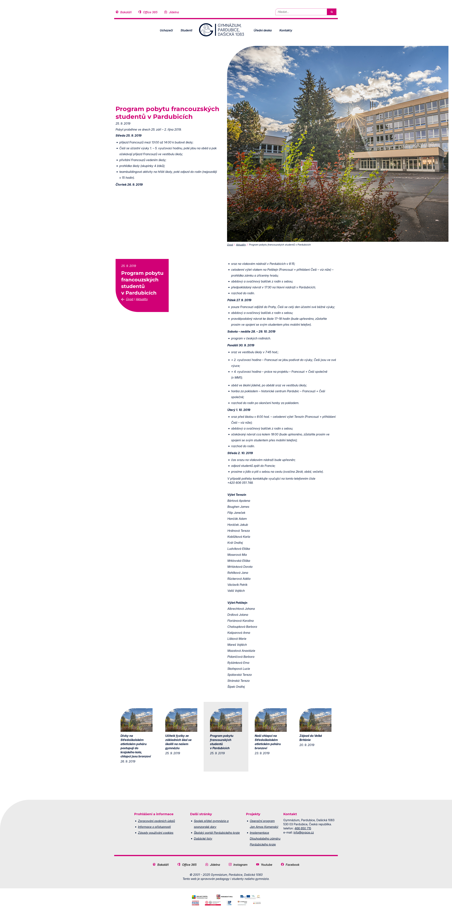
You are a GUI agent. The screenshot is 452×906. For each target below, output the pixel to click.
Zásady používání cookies (155, 832)
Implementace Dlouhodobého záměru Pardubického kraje (265, 838)
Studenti (186, 30)
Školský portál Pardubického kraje (217, 832)
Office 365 (150, 12)
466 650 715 (303, 828)
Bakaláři (126, 12)
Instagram (240, 864)
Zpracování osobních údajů (156, 821)
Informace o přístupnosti (154, 827)
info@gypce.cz (304, 832)
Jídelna (174, 12)
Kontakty (285, 30)
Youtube (266, 864)
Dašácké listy (203, 838)
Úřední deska (263, 30)
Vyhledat (331, 12)
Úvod (230, 244)
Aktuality (241, 244)
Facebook (292, 864)
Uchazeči (166, 30)
